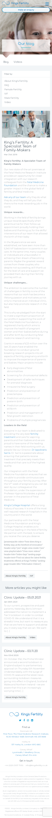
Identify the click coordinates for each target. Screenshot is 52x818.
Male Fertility (11, 98)
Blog (6, 62)
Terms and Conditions (12, 815)
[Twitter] (20, 720)
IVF (6, 93)
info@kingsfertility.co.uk (36, 765)
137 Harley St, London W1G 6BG (26, 744)
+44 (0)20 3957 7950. (14, 765)
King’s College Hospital (17, 505)
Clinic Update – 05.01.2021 (22, 597)
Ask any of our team (15, 197)
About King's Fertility (16, 81)
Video (7, 102)
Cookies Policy (29, 815)
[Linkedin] (32, 720)
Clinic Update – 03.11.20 (21, 651)
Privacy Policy (42, 815)
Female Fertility (13, 89)
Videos (18, 62)
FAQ (6, 85)
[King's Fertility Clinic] (15, 3)
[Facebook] (24, 720)
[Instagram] (28, 720)
